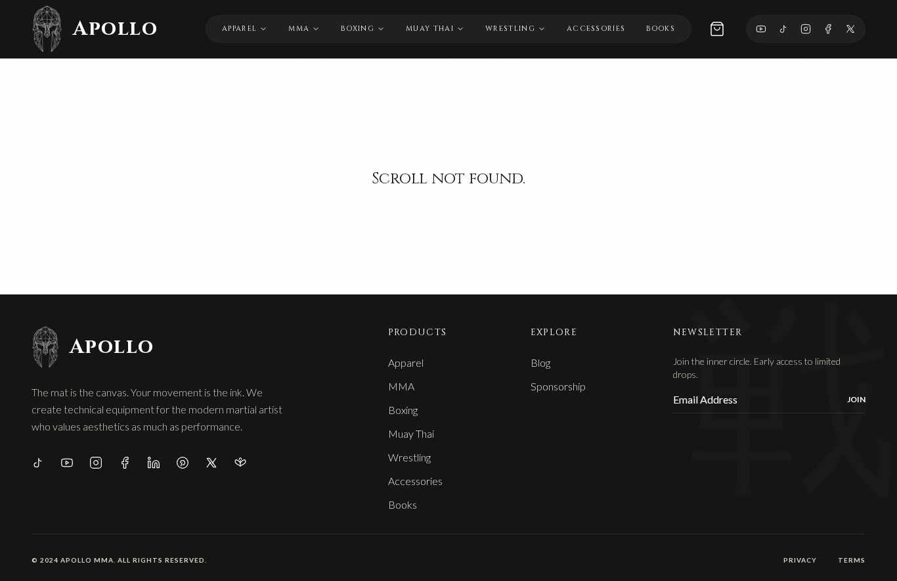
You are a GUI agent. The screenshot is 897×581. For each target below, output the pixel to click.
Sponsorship (558, 386)
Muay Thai (430, 29)
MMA (298, 29)
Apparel (239, 29)
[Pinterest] (182, 462)
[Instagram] (805, 28)
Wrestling (510, 29)
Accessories (596, 29)
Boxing (357, 29)
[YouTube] (761, 28)
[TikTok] (783, 28)
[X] (850, 28)
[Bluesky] (240, 462)
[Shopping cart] (717, 29)
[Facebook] (828, 28)
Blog (540, 362)
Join (856, 399)
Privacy (800, 560)
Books (660, 29)
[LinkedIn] (153, 462)
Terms (851, 560)
